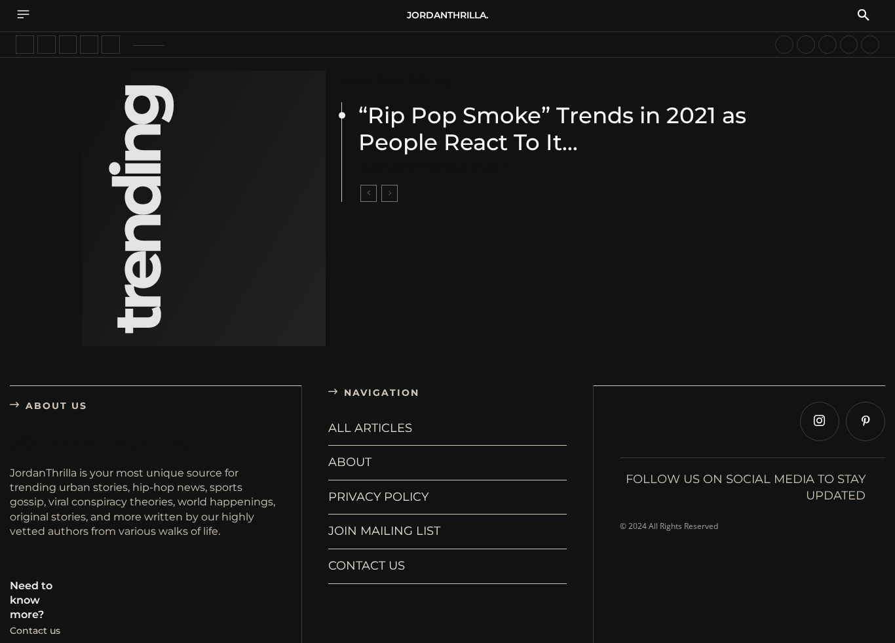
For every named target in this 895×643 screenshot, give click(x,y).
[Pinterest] (865, 421)
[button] (863, 15)
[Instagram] (819, 421)
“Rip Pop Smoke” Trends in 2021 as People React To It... (552, 129)
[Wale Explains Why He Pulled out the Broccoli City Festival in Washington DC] (46, 44)
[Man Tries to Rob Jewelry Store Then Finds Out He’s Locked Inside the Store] (24, 44)
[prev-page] (368, 193)
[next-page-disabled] (389, 193)
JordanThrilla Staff (434, 166)
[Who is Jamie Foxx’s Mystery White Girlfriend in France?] (68, 44)
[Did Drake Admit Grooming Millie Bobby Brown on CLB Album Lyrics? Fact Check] (849, 44)
